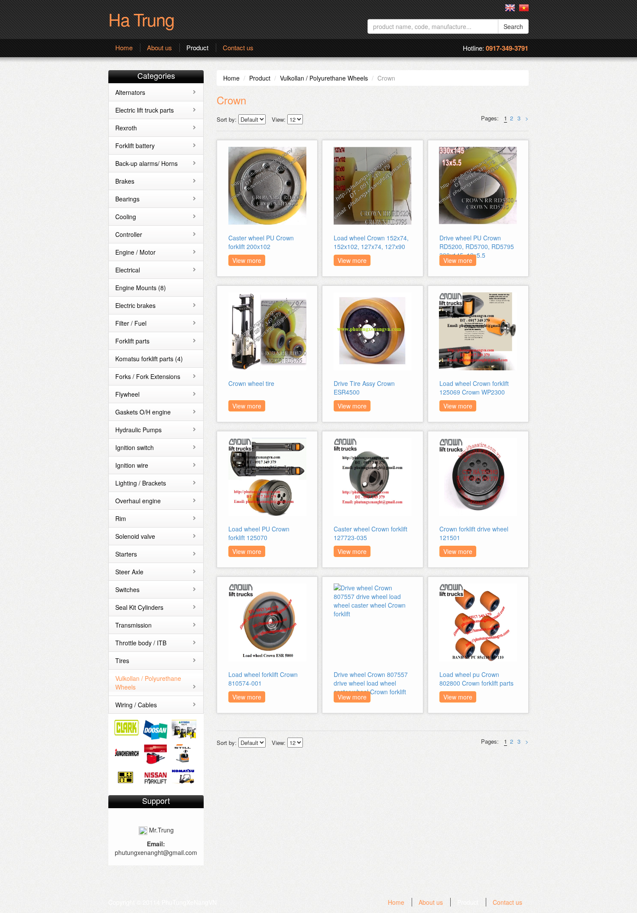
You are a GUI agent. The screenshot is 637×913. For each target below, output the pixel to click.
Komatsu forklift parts (149, 358)
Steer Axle (129, 571)
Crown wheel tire (251, 383)
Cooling (125, 216)
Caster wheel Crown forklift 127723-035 (370, 533)
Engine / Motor (135, 252)
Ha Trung (141, 18)
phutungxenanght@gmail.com (156, 852)
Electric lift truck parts (144, 110)
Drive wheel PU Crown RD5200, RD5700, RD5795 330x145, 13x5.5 (476, 246)
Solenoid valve (135, 536)
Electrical (127, 269)
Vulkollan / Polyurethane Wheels (324, 78)
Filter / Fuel (130, 323)
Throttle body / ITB (140, 642)
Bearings (127, 198)
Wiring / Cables (136, 704)
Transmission (133, 625)
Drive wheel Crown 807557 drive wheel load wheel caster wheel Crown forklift (371, 683)
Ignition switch (134, 447)
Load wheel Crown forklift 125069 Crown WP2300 (474, 387)
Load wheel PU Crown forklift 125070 (258, 533)
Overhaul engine (138, 500)
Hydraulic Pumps (138, 429)
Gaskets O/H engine (143, 412)
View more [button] (246, 260)
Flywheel (127, 394)
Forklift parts (132, 341)
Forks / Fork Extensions (147, 376)
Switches (127, 589)
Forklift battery (135, 145)
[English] (510, 7)
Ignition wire (131, 465)
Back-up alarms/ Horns (146, 163)
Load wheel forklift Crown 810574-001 (263, 678)
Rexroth (126, 127)
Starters (126, 554)
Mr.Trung (160, 830)
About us (159, 47)
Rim (120, 518)
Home (124, 47)
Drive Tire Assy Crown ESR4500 (364, 387)
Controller (128, 234)
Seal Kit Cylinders (139, 607)
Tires (122, 660)
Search (513, 26)
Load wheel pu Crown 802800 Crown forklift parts (476, 678)
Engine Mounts (140, 287)
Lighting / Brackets (140, 483)
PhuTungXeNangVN (189, 902)
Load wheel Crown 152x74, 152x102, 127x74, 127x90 (371, 242)
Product (197, 47)
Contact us (238, 47)
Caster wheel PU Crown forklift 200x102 (261, 242)
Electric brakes (135, 305)
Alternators (130, 92)
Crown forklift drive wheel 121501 (473, 533)
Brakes (124, 181)
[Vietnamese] (524, 7)
